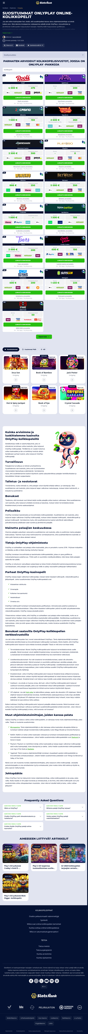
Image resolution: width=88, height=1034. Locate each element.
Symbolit (43, 920)
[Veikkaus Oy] (9, 1007)
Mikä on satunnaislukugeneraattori (43, 932)
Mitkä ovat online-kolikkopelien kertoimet (44, 924)
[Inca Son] (16, 369)
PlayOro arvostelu (64, 166)
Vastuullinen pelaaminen (65, 1031)
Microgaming (15, 727)
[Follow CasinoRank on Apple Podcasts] (56, 981)
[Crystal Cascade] (71, 399)
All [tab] (44, 349)
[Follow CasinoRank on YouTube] (46, 981)
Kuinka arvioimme (43, 954)
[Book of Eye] (43, 399)
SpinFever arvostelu (64, 101)
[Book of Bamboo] (43, 369)
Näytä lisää (42, 337)
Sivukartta (79, 1031)
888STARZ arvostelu (23, 328)
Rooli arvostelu (22, 101)
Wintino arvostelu (22, 199)
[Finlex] (21, 1007)
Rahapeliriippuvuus (49, 1031)
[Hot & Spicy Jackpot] (16, 399)
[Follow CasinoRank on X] (41, 981)
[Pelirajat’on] (46, 1007)
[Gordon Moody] (66, 1007)
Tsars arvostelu (22, 264)
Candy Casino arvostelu (64, 264)
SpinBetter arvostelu (64, 231)
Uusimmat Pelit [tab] (30, 349)
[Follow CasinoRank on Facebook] (31, 981)
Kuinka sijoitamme (43, 958)
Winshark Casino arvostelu (22, 166)
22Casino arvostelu (23, 134)
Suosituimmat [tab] (12, 349)
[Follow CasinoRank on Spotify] (51, 981)
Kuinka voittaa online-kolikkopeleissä (44, 928)
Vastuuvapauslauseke (34, 1031)
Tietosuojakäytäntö (43, 950)
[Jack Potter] (71, 369)
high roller (29, 692)
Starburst (74, 737)
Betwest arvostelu (64, 199)
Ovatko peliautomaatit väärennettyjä (43, 916)
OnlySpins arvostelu (23, 296)
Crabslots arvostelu (23, 231)
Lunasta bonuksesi (22, 97)
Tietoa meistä (43, 946)
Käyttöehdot (8, 1031)
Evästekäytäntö (20, 1031)
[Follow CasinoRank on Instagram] (36, 981)
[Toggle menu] (4, 3)
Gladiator (30, 749)
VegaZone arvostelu (64, 134)
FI (42, 987)
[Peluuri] (32, 1007)
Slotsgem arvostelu (64, 296)
